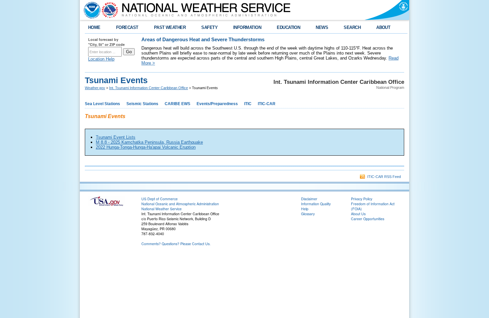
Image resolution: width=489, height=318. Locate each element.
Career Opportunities (367, 218)
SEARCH (352, 27)
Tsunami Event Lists (115, 137)
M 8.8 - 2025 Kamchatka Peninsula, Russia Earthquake (149, 142)
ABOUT (383, 27)
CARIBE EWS (177, 103)
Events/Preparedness (217, 103)
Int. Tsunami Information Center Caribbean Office (148, 88)
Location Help (101, 59)
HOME (94, 27)
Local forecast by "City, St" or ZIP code (106, 42)
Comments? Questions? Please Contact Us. (176, 243)
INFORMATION (247, 27)
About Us (358, 213)
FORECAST (127, 27)
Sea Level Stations (102, 103)
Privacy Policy (361, 198)
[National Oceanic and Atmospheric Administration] (90, 10)
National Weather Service (161, 208)
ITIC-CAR (266, 103)
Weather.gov (95, 88)
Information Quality (316, 203)
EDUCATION (288, 27)
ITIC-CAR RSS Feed (383, 177)
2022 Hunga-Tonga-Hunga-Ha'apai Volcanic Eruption (146, 147)
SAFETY (209, 27)
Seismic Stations (142, 103)
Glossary (308, 213)
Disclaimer (309, 198)
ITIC (247, 103)
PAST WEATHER (170, 27)
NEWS (322, 27)
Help (304, 208)
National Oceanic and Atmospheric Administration (180, 203)
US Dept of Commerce (159, 198)
